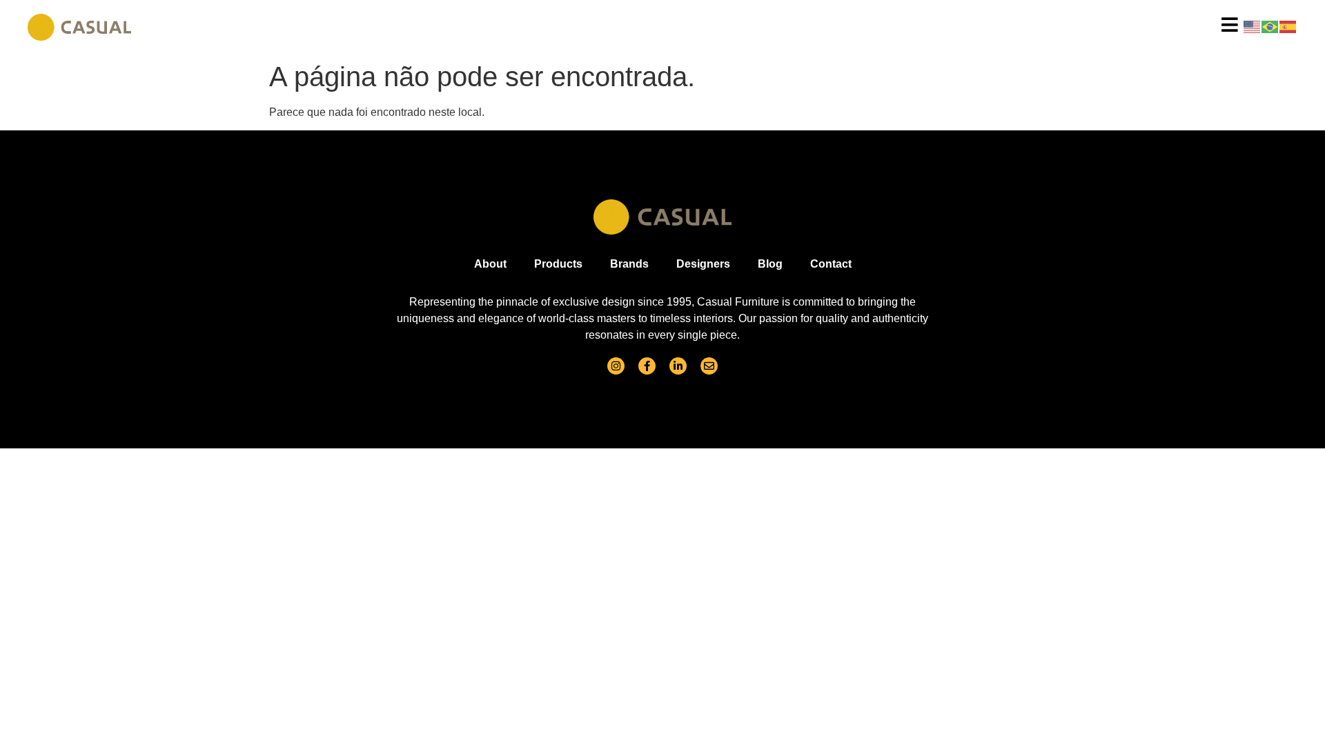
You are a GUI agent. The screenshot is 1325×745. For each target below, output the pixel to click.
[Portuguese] (1270, 26)
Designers (703, 264)
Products (558, 264)
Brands (629, 264)
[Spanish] (1288, 26)
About (490, 264)
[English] (1253, 26)
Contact (831, 264)
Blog (770, 264)
